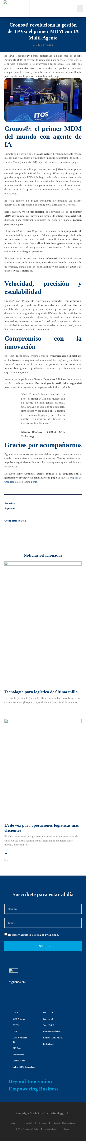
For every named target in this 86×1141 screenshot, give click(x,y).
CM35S (16, 1025)
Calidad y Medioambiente (64, 1123)
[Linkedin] (14, 995)
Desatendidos (18, 1054)
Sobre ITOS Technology (24, 1067)
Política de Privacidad (45, 934)
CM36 (15, 1013)
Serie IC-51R (48, 1025)
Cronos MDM (19, 1061)
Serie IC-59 (48, 1013)
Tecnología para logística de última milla (41, 691)
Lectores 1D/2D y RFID (53, 1038)
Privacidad (27, 1123)
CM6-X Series (19, 1019)
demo (34, 481)
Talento (67, 1129)
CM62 (15, 1032)
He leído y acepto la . (33, 934)
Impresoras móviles (51, 1032)
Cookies (42, 1123)
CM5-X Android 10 (20, 1040)
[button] (80, 8)
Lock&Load (48, 1044)
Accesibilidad (50, 1129)
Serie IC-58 (48, 1019)
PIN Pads (17, 1048)
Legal (13, 1123)
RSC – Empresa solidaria (27, 1129)
